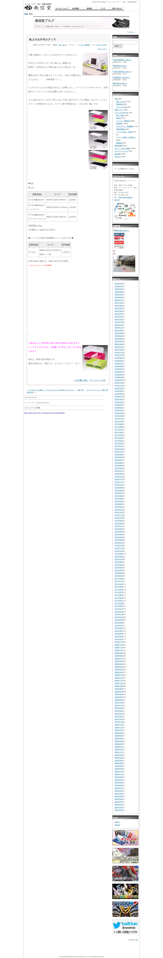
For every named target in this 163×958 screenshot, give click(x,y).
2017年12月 (119, 416)
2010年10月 (119, 617)
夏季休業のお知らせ (120, 65)
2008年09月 (119, 686)
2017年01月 (119, 446)
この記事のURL (80, 380)
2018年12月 (119, 383)
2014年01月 (119, 509)
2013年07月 (119, 526)
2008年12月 (119, 678)
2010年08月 (119, 622)
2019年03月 (119, 374)
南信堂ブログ (45, 20)
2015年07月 (119, 460)
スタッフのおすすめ (121, 112)
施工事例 (118, 154)
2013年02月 (119, 540)
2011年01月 (119, 609)
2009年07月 (119, 658)
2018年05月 (119, 402)
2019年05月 (119, 369)
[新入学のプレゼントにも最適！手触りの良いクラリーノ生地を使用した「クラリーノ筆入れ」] (125, 839)
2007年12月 (119, 702)
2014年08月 (119, 490)
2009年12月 (119, 645)
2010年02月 (119, 639)
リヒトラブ (103, 49)
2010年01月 (119, 642)
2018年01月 (119, 413)
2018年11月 (119, 385)
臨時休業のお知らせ (120, 83)
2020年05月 (119, 341)
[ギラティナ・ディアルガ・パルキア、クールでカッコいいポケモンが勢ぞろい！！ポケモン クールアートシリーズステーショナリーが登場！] (125, 910)
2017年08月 (119, 427)
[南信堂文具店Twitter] (125, 928)
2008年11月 (119, 680)
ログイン (131, 32)
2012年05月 (119, 565)
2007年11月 (119, 705)
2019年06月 (119, 366)
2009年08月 (119, 655)
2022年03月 (119, 297)
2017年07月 (119, 429)
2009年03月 (119, 669)
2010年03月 (119, 636)
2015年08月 (119, 457)
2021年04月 (119, 316)
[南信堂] (38, 6)
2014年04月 (119, 501)
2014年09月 (119, 487)
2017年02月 (119, 443)
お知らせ (118, 156)
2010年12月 (119, 611)
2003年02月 (119, 807)
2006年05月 (119, 738)
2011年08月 (119, 589)
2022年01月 (119, 300)
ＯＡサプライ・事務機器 (124, 126)
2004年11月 (119, 774)
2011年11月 (119, 581)
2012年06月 (119, 562)
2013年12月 (119, 512)
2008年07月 (119, 691)
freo (137, 940)
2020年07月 (119, 336)
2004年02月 (119, 785)
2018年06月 (119, 399)
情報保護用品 (120, 129)
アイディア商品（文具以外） (126, 137)
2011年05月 (119, 598)
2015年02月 (119, 474)
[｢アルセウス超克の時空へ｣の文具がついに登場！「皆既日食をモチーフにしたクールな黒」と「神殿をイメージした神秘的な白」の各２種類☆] (125, 892)
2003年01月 (119, 810)
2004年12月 (119, 771)
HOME (26, 14)
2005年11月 (119, 752)
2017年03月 (119, 440)
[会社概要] (75, 8)
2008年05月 (119, 697)
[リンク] (103, 8)
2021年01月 (119, 322)
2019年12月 (119, 349)
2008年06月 (119, 694)
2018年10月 (119, 388)
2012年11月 (119, 548)
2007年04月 (119, 719)
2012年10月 (119, 551)
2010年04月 (119, 633)
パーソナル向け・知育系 (124, 132)
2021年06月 (119, 311)
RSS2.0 (117, 825)
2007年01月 (119, 722)
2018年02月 (119, 410)
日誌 (116, 99)
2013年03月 (119, 537)
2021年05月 (119, 314)
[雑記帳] (89, 8)
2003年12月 (119, 791)
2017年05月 (119, 435)
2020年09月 (119, 330)
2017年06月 (119, 432)
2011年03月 (119, 603)
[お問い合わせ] (117, 8)
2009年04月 (119, 667)
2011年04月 (119, 600)
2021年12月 (119, 303)
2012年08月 (119, 556)
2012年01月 (119, 576)
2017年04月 (119, 438)
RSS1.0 (117, 822)
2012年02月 (119, 573)
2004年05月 (119, 782)
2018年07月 (119, 396)
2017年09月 (119, 424)
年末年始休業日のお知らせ (122, 60)
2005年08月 (119, 760)
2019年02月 (119, 377)
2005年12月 (119, 749)
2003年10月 (119, 793)
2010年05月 (119, 631)
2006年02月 (119, 744)
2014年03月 (119, 504)
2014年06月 (119, 496)
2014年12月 (119, 479)
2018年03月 (119, 407)
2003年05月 (119, 802)
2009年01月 (119, 675)
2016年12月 (119, 449)
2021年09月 (119, 305)
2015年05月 (119, 465)
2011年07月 (119, 592)
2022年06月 (119, 292)
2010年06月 (119, 628)
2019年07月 (119, 363)
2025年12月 (119, 283)
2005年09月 (119, 758)
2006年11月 (119, 727)
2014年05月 (119, 498)
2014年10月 (119, 485)
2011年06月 (119, 595)
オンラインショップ (121, 151)
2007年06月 (119, 716)
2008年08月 (119, 689)
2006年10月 (119, 730)
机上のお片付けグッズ (42, 39)
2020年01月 (119, 347)
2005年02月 (119, 768)
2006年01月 (119, 747)
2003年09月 (119, 796)
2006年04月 (119, 741)
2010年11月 (119, 614)
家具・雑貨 (120, 115)
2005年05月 (119, 766)
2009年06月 (119, 661)
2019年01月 (119, 380)
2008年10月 (119, 683)
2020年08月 (119, 333)
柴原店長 (119, 104)
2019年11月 (119, 352)
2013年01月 (119, 543)
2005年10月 (119, 755)
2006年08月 (119, 733)
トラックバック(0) (97, 380)
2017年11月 (119, 418)
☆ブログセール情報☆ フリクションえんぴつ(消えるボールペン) (51, 390)
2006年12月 (119, 724)
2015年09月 (119, 454)
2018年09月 (119, 391)
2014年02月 (119, 507)
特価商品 (119, 143)
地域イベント (119, 110)
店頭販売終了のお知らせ (121, 77)
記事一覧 (80, 390)
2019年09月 (119, 358)
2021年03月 (119, 319)
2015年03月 (119, 471)
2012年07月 (119, 559)
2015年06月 (119, 463)
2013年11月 (119, 515)
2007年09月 (119, 708)
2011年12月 (119, 578)
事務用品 (119, 123)
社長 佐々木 (62, 45)
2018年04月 (119, 405)
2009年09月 (119, 653)
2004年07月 (119, 780)
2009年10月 (119, 650)
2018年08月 (119, 394)
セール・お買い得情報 (122, 148)
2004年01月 (119, 788)
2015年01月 (119, 476)
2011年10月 (119, 584)
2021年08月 (119, 308)
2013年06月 (119, 529)
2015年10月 (119, 451)
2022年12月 (119, 289)
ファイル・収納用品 (84, 45)
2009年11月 (119, 647)
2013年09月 (119, 520)
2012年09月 (119, 553)
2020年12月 (119, 325)
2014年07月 (119, 493)
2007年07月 (119, 713)
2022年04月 (119, 294)
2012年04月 (119, 567)
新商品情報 (118, 145)
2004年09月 (119, 777)
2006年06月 (119, 735)
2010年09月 (119, 620)
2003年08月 (119, 799)
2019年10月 (119, 355)
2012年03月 (119, 570)
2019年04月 (119, 372)
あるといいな (101, 45)
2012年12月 (119, 545)
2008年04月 (119, 700)
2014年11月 (119, 482)
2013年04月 (119, 534)
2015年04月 (119, 468)
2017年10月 (119, 421)
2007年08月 (119, 711)
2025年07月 (119, 286)
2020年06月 (119, 338)
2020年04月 (119, 344)
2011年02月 (119, 606)
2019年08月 (119, 361)
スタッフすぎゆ (121, 107)
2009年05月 (119, 664)
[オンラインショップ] (62, 8)
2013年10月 (119, 518)
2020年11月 (119, 327)
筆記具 (118, 118)
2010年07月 (119, 625)
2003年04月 (119, 804)
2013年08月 (119, 523)
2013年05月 (119, 531)
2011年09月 (119, 587)
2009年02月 (119, 672)
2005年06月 (119, 763)
